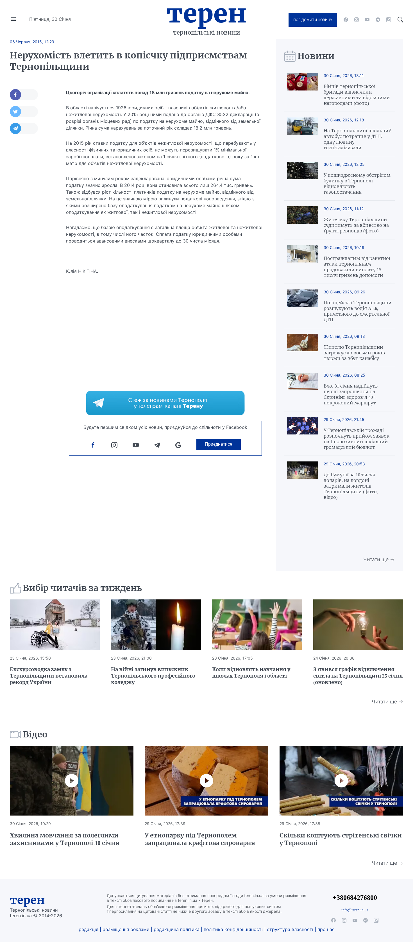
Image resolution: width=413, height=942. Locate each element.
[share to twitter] (24, 111)
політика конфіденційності (233, 929)
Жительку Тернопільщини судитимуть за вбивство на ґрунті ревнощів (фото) (356, 225)
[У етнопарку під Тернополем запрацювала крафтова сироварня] (206, 781)
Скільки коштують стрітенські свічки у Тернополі (341, 839)
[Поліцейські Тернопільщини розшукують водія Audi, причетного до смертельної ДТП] (302, 305)
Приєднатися (218, 444)
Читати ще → (379, 559)
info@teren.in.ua (354, 909)
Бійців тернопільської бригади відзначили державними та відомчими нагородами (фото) (357, 94)
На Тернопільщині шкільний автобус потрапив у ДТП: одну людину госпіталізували (358, 139)
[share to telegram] (24, 128)
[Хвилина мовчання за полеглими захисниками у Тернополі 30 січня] (71, 781)
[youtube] (367, 19)
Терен (206, 13)
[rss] (388, 19)
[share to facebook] (24, 94)
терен (27, 900)
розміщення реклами (126, 929)
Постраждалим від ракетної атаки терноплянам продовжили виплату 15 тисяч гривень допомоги (357, 266)
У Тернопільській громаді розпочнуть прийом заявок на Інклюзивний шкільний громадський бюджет (356, 438)
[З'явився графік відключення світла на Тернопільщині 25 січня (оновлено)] (358, 624)
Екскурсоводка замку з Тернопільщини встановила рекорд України (48, 675)
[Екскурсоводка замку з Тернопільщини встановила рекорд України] (55, 624)
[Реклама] (165, 403)
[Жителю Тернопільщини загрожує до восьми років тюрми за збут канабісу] (302, 347)
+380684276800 (355, 897)
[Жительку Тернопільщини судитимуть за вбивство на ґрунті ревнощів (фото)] (302, 220)
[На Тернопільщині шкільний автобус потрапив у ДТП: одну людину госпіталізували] (302, 133)
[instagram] (356, 19)
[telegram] (378, 19)
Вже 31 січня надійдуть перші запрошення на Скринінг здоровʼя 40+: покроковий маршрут (351, 394)
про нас (326, 929)
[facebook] (346, 19)
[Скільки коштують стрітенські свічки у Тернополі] (341, 781)
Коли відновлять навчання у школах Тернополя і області (251, 672)
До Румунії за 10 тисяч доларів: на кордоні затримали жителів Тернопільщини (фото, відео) (351, 486)
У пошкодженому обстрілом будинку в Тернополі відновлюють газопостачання (357, 183)
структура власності (290, 929)
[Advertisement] (32, 224)
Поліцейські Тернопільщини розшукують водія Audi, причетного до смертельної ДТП (358, 311)
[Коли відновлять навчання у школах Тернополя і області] (257, 624)
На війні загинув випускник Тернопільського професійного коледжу (153, 675)
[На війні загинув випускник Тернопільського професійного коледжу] (156, 624)
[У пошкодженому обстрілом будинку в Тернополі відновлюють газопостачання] (302, 178)
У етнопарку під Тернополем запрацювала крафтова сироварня (200, 839)
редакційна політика (176, 929)
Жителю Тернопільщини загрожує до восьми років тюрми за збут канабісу (354, 352)
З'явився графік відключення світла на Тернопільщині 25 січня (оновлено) (358, 675)
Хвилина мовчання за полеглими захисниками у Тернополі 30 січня (64, 839)
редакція (88, 929)
